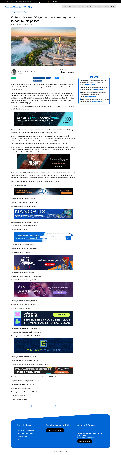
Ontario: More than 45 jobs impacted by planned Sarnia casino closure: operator (93, 94)
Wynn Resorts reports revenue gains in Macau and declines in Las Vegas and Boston (93, 82)
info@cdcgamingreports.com (85, 437)
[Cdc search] (43, 237)
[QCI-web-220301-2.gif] (43, 370)
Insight (81, 7)
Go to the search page (55, 430)
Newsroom (72, 7)
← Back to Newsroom (18, 12)
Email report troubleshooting (26, 433)
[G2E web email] (43, 318)
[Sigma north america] (43, 262)
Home (65, 7)
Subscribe (98, 7)
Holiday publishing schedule (26, 430)
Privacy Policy (22, 440)
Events (89, 7)
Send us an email (84, 441)
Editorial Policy (22, 436)
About (106, 7)
